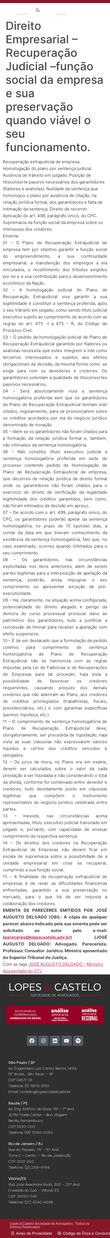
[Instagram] (43, 1041)
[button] (101, 12)
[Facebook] (32, 1041)
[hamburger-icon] (84, 10)
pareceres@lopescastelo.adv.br (37, 937)
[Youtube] (66, 1041)
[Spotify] (78, 1041)
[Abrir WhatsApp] (95, 1223)
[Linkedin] (55, 1041)
